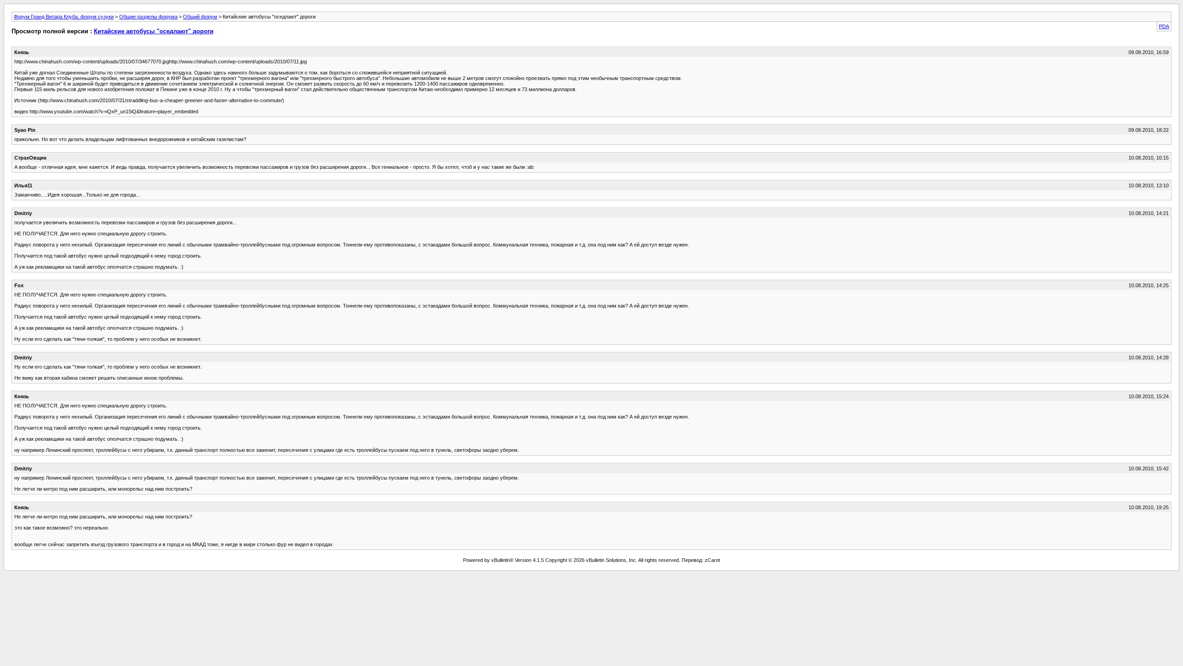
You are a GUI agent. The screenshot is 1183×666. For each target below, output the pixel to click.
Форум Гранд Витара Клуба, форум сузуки (64, 16)
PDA (1164, 26)
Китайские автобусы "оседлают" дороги (153, 31)
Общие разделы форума (148, 16)
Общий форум (200, 16)
